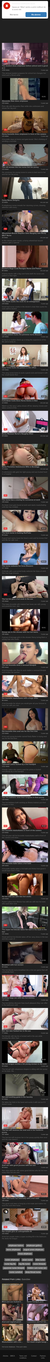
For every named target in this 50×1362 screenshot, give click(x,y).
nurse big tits (10, 1264)
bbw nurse (40, 1260)
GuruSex (26, 1279)
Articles (5, 1356)
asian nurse (27, 1260)
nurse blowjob (39, 1264)
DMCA (12, 1356)
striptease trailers (16, 1245)
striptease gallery (34, 1245)
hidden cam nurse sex (37, 1268)
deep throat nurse (33, 1272)
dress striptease (25, 1254)
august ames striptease (33, 1250)
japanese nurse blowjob (14, 1268)
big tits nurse (24, 1264)
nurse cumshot (15, 1272)
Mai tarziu (14, 15)
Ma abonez (36, 15)
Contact (34, 1356)
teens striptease (13, 1250)
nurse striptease (12, 1260)
